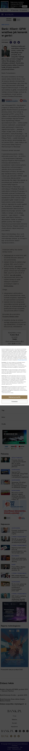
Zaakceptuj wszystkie (14, 397)
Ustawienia (14, 401)
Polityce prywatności (22, 359)
